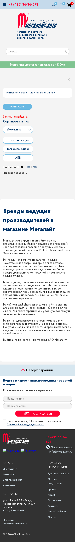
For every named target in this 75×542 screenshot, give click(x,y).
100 (35, 167)
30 (22, 167)
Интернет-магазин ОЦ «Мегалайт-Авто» (30, 93)
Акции (51, 495)
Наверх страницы (39, 370)
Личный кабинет (57, 511)
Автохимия (9, 485)
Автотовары (10, 474)
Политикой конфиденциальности (25, 424)
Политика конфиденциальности (14, 522)
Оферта (52, 517)
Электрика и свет (12, 480)
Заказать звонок (62, 447)
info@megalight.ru (60, 452)
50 (28, 167)
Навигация (17, 106)
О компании (55, 500)
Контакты (53, 506)
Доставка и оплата (58, 473)
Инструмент (10, 469)
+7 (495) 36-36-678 (23, 4)
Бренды (52, 489)
